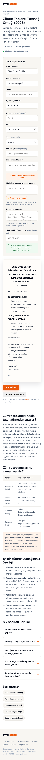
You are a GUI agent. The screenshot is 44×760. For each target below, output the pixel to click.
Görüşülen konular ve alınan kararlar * (21, 183)
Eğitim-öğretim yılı (13, 100)
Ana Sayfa (7, 11)
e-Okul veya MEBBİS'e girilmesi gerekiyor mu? (19, 663)
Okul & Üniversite (18, 11)
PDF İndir (12, 387)
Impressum (23, 745)
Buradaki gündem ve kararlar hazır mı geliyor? (18, 674)
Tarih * (8, 124)
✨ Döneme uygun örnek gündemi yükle (22, 176)
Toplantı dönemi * (13, 79)
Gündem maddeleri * (14, 160)
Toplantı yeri (16, 149)
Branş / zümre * (12, 66)
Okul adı (9, 89)
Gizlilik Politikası (23, 741)
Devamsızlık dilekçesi (14, 718)
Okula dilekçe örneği (13, 712)
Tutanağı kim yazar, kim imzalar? (20, 641)
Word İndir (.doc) (16, 394)
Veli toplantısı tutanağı (14, 693)
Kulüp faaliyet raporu (13, 699)
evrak (10, 3)
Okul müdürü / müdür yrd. (21, 231)
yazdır (27, 399)
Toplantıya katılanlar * (15, 209)
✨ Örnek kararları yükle (17, 198)
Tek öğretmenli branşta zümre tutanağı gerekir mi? (19, 652)
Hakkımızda (9, 741)
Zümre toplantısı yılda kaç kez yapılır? (18, 631)
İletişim (13, 745)
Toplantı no (16, 113)
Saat (13, 137)
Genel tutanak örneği (13, 705)
